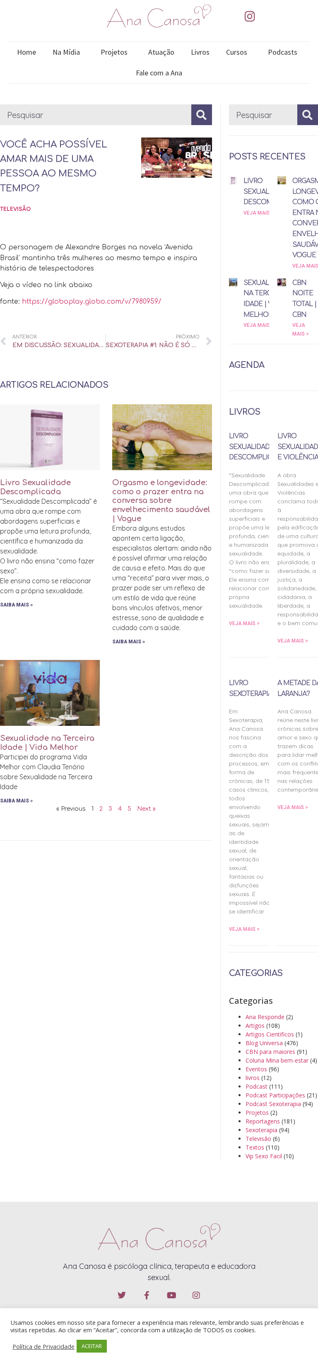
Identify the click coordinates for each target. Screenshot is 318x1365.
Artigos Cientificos (270, 1034)
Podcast (256, 1086)
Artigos (255, 1025)
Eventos (256, 1069)
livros (253, 1078)
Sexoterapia (261, 1130)
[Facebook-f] (146, 1295)
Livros (200, 52)
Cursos (236, 52)
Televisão (15, 209)
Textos (255, 1147)
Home (26, 52)
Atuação (161, 52)
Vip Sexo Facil (264, 1156)
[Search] (201, 114)
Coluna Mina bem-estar (277, 1060)
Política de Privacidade (43, 1346)
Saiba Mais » (16, 605)
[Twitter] (121, 1295)
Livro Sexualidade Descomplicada (35, 487)
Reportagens (263, 1121)
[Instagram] (249, 16)
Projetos (114, 52)
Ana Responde (265, 1017)
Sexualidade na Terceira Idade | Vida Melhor (47, 742)
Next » (146, 809)
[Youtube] (171, 1295)
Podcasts (282, 52)
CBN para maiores (270, 1052)
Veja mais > (258, 213)
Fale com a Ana (159, 72)
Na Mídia (66, 52)
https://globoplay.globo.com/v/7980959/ (91, 301)
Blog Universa (264, 1043)
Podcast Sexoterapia (273, 1104)
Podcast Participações (275, 1095)
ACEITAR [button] (92, 1346)
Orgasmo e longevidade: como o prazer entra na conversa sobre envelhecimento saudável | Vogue (161, 500)
